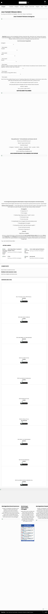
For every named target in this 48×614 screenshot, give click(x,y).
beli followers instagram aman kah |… (27, 530)
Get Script (24, 540)
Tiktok (42, 6)
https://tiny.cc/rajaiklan (24, 233)
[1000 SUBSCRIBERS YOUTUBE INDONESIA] (24, 330)
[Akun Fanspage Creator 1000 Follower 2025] (24, 289)
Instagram (17, 6)
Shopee (26, 6)
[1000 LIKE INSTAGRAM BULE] (24, 452)
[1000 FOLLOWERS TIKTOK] (24, 350)
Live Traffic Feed (27, 525)
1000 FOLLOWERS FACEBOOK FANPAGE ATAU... (24, 480)
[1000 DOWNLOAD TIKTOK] (24, 391)
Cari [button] (28, 2)
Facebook (11, 6)
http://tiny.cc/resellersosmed (26, 151)
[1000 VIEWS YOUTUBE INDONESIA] (24, 431)
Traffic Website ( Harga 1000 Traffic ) (8, 72)
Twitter (45, 6)
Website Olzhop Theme (24, 419)
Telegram (37, 6)
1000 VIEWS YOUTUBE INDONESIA (24, 439)
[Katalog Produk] (43, 3)
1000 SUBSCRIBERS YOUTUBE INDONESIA (24, 337)
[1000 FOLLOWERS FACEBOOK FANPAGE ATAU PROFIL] (24, 472)
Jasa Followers (29, 14)
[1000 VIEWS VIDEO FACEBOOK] (24, 309)
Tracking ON (31, 540)
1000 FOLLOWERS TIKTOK (24, 358)
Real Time (27, 540)
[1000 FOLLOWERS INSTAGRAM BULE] (24, 370)
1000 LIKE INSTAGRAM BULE (24, 459)
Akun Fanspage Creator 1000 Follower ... (24, 296)
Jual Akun (22, 6)
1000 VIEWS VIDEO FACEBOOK (24, 317)
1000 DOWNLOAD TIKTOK (24, 398)
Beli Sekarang (24, 301)
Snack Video (31, 6)
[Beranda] (42, 3)
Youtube (3, 48)
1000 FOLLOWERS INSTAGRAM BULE (24, 378)
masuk (7, 274)
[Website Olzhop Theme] (24, 411)
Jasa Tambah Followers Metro (11, 12)
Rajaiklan (15, 14)
